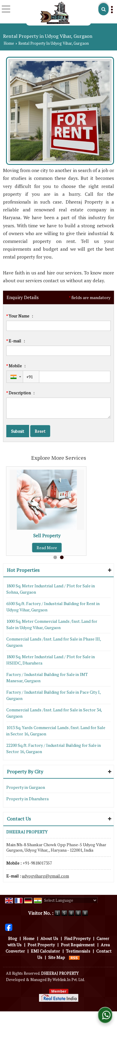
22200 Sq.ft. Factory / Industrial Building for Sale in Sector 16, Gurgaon (53, 748)
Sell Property (47, 535)
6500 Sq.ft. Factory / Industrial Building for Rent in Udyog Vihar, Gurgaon (53, 607)
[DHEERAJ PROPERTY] (54, 13)
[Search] (103, 9)
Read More (47, 547)
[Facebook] (8, 927)
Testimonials (78, 951)
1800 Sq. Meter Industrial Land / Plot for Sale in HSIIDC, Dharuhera (50, 660)
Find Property (77, 938)
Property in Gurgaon (25, 787)
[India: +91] (14, 377)
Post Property (41, 944)
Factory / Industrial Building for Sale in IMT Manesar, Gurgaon (47, 677)
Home (9, 43)
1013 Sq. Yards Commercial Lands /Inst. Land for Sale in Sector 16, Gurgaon (55, 731)
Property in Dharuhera (27, 798)
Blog (12, 938)
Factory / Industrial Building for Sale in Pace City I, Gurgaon (53, 695)
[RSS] (74, 957)
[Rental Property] (60, 161)
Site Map (56, 957)
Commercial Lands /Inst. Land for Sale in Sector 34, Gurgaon (54, 713)
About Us (49, 938)
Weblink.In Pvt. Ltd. (68, 979)
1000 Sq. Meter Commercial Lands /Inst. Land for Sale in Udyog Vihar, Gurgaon (51, 624)
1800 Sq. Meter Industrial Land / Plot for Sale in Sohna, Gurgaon (50, 589)
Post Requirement (78, 944)
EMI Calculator (45, 951)
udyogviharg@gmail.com (45, 876)
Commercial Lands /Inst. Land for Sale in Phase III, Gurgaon (53, 642)
